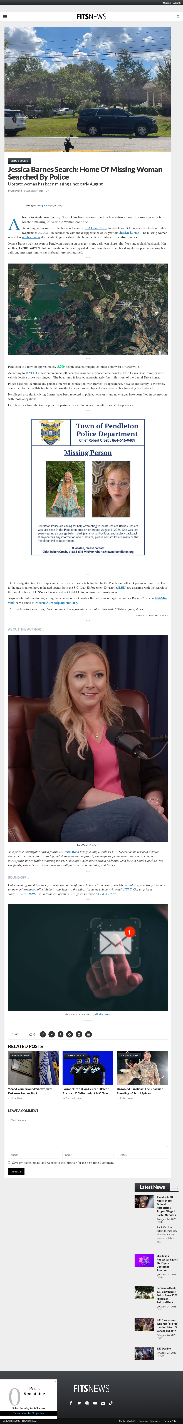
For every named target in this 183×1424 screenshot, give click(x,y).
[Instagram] (89, 1403)
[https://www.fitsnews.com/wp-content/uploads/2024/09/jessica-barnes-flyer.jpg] (88, 493)
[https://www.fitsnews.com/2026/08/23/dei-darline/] (144, 1353)
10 (162, 1355)
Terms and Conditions (149, 1421)
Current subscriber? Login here (28, 1413)
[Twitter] (81, 1403)
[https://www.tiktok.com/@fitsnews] (111, 1403)
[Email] (105, 1403)
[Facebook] (74, 1403)
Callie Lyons (126, 1098)
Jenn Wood (16, 191)
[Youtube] (97, 1403)
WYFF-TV (32, 373)
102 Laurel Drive (96, 228)
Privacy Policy (170, 1421)
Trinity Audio (43, 205)
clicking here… (103, 1014)
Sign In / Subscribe (173, 2)
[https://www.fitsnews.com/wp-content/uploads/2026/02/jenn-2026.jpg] (88, 738)
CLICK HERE (26, 894)
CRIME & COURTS (19, 161)
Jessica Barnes (129, 232)
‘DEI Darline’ (164, 1348)
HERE (127, 889)
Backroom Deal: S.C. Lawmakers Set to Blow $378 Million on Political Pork (167, 1295)
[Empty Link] (174, 1187)
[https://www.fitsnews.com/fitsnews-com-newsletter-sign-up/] (88, 957)
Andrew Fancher (74, 1098)
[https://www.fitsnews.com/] (91, 1388)
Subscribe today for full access (28, 1408)
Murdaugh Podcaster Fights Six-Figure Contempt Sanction (167, 1263)
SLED (121, 587)
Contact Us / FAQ (127, 1421)
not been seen (31, 237)
